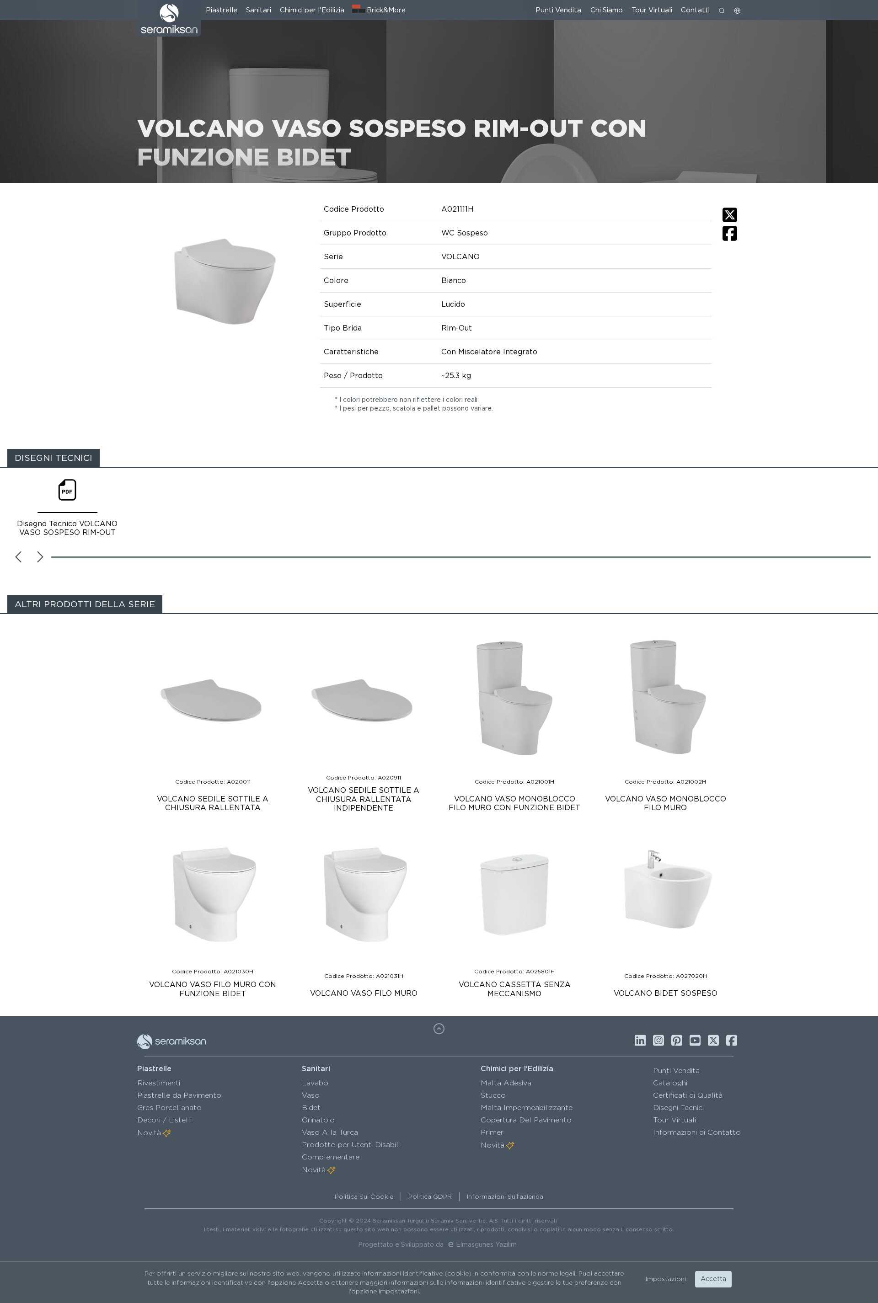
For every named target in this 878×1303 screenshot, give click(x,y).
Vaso (311, 1095)
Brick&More (386, 10)
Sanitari (258, 10)
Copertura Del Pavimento (526, 1120)
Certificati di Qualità (688, 1095)
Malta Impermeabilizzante (527, 1107)
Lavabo (315, 1083)
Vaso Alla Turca (330, 1132)
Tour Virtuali (652, 10)
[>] (40, 556)
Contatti (695, 10)
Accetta (713, 1278)
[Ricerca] (721, 10)
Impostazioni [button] (666, 1278)
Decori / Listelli (164, 1120)
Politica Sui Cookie (364, 1196)
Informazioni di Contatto (697, 1132)
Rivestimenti (158, 1083)
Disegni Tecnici (678, 1107)
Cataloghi (670, 1083)
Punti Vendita (558, 10)
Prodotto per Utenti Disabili (351, 1144)
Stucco (493, 1095)
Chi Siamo (606, 10)
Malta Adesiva (506, 1083)
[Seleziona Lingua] (737, 10)
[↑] (439, 1028)
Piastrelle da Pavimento (179, 1095)
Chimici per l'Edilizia (312, 10)
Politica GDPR (430, 1196)
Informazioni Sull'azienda (505, 1196)
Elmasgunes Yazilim (486, 1244)
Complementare (330, 1157)
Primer (492, 1132)
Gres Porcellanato (169, 1107)
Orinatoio (318, 1120)
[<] (18, 556)
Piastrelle (221, 10)
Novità (149, 1132)
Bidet (311, 1107)
